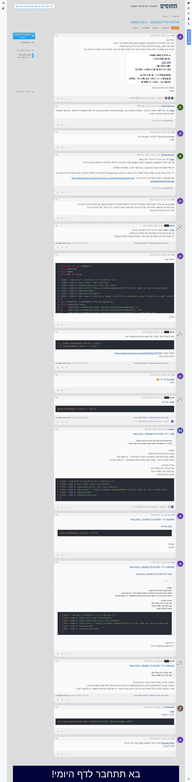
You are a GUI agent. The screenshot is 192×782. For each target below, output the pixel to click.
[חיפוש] (188, 24)
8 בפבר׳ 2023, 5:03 (155, 429)
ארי (173, 35)
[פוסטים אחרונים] (188, 13)
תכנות (174, 28)
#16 (56, 739)
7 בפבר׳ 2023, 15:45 (148, 106)
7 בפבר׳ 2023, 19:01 (158, 132)
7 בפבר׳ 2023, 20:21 (148, 155)
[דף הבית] (188, 3)
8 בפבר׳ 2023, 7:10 (158, 562)
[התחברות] (3, 3)
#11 (56, 429)
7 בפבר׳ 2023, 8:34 (158, 35)
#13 (56, 562)
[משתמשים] (188, 19)
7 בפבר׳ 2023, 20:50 (158, 255)
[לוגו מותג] (168, 6)
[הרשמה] (3, 8)
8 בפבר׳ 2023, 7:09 (158, 515)
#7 (56, 255)
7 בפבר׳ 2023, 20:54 (150, 332)
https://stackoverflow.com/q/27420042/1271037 (139, 353)
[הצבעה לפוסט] (67, 99)
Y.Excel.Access (167, 106)
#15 (56, 707)
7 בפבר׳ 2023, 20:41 (151, 226)
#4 (56, 155)
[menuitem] (3, 3)
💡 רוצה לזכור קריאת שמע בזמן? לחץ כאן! (34, 6)
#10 (56, 397)
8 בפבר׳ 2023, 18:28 (158, 739)
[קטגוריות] (188, 8)
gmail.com (169, 120)
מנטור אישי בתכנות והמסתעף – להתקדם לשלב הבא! (151, 243)
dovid (172, 226)
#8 (56, 332)
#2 (56, 106)
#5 (56, 200)
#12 (56, 515)
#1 (56, 35)
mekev (171, 429)
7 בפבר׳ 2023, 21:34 (151, 397)
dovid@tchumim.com (63, 243)
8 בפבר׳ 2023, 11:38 (151, 707)
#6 (56, 226)
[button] (188, 779)
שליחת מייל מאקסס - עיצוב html (148, 433)
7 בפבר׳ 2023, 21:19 (158, 375)
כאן (141, 743)
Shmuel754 (169, 707)
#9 (56, 375)
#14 (56, 661)
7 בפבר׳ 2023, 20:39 (158, 200)
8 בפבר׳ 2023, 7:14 (151, 661)
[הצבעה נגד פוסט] (57, 99)
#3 (56, 132)
